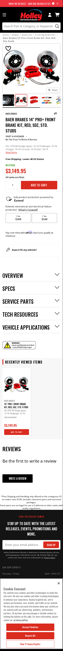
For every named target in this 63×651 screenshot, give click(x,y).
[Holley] (31, 14)
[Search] (57, 26)
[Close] (58, 583)
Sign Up (51, 545)
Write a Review (17, 478)
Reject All (30, 635)
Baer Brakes (11, 113)
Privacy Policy (49, 558)
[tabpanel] (16, 402)
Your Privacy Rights (30, 644)
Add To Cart (39, 185)
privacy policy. (21, 620)
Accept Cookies (30, 627)
